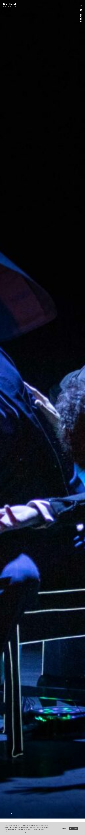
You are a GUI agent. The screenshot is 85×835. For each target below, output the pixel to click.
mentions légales (23, 832)
